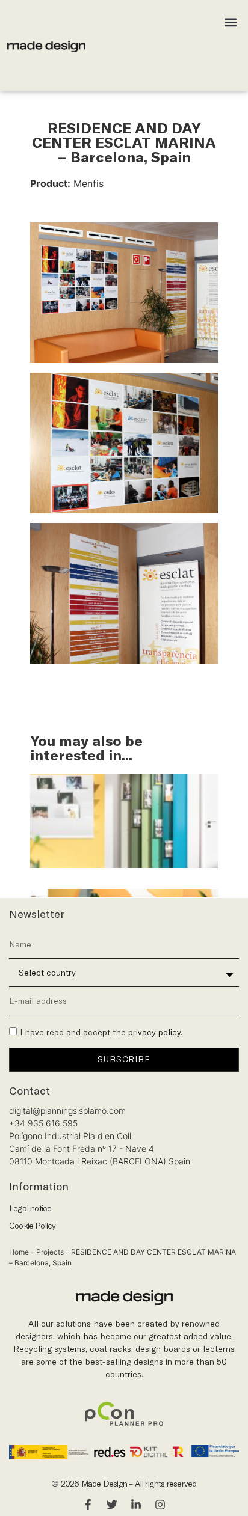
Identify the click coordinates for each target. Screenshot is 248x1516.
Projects (50, 1251)
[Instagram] (160, 1504)
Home (19, 1251)
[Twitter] (112, 1504)
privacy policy (154, 1032)
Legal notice (30, 1208)
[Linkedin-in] (136, 1504)
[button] (231, 22)
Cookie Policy (32, 1225)
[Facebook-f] (87, 1504)
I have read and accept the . (101, 1032)
